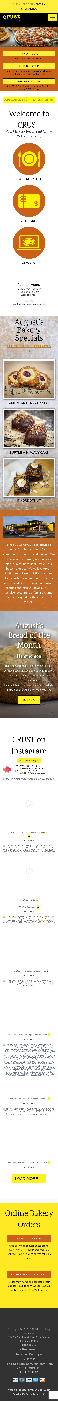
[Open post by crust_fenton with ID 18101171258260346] (29, 803)
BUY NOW (29, 700)
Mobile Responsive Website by (29, 1390)
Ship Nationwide (29, 1238)
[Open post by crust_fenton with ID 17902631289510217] (29, 1069)
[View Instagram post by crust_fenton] (52, 825)
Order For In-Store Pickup (29, 1274)
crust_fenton (28, 781)
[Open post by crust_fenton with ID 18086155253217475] (29, 1005)
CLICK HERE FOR (23, 4)
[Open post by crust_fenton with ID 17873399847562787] (29, 870)
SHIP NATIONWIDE (29, 81)
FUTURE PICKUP (29, 66)
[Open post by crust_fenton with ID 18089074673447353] (29, 1133)
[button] (52, 17)
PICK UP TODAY (29, 53)
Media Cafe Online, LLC (29, 1394)
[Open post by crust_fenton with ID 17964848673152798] (29, 941)
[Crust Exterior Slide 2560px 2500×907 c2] (29, 37)
